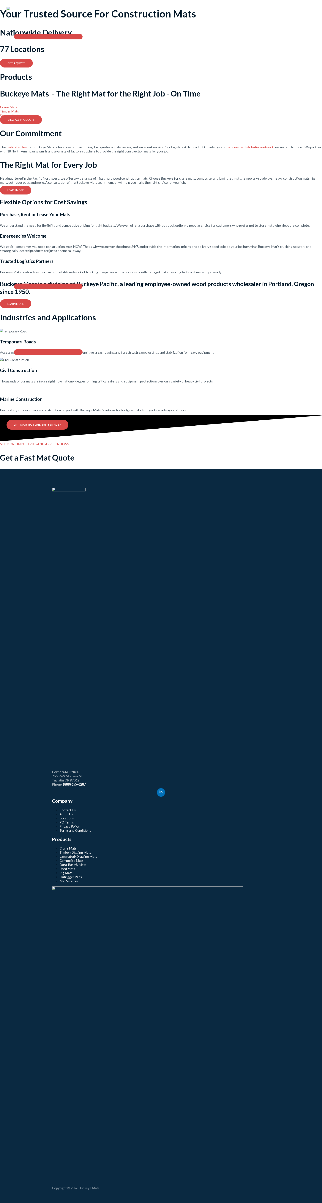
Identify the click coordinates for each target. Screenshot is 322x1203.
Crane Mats (68, 848)
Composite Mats (71, 860)
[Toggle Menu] (48, 36)
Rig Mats (65, 873)
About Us (66, 814)
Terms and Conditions (75, 830)
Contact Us (67, 810)
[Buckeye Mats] (25, 14)
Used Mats (67, 869)
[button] (36, 27)
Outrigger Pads (70, 877)
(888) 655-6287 (74, 784)
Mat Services (68, 881)
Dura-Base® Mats (72, 865)
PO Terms (66, 822)
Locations (66, 818)
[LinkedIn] (161, 792)
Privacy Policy (69, 826)
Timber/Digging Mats (75, 852)
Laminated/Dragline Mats (78, 856)
